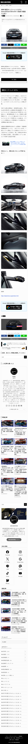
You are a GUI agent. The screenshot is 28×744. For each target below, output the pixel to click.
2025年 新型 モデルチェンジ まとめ (12, 717)
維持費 (5, 666)
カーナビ (6, 678)
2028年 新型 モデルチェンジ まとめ (12, 726)
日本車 (6, 651)
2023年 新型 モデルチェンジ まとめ (12, 711)
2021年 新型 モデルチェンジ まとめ (12, 705)
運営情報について (19, 737)
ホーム (7, 736)
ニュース (6, 681)
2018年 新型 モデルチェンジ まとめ (12, 696)
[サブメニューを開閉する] (25, 651)
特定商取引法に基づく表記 (10, 737)
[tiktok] (16, 406)
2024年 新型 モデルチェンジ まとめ (12, 714)
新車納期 (6, 657)
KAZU (14, 376)
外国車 (6, 654)
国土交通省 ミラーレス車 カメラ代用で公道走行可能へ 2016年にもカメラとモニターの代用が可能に (17, 143)
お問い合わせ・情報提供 (14, 739)
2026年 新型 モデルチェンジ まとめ (12, 720)
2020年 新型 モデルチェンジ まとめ (12, 702)
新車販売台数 (7, 660)
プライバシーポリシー (13, 736)
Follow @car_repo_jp (11, 326)
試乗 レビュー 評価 (8, 675)
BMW (4, 15)
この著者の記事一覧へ (14, 409)
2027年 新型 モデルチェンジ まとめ (12, 723)
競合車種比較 (7, 669)
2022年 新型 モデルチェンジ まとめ (12, 708)
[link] (7, 406)
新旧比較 (6, 672)
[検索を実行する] (25, 357)
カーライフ (6, 684)
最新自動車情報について (14, 539)
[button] (4, 45)
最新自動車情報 (6, 2)
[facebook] (9, 406)
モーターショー (7, 687)
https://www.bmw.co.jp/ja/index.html (10, 296)
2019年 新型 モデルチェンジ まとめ (12, 699)
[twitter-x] (11, 406)
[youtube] (21, 406)
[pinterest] (19, 406)
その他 (5, 690)
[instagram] (14, 406)
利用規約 (20, 736)
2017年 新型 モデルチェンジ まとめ (12, 693)
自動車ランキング (8, 663)
